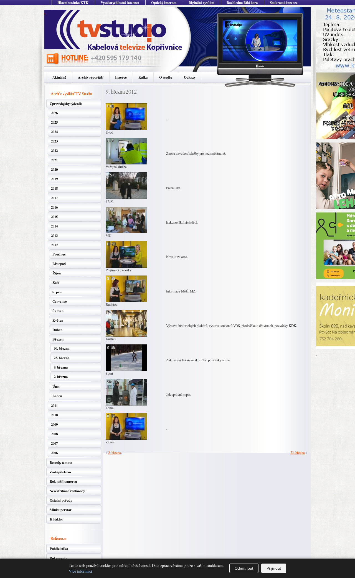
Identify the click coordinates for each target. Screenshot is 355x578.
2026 (54, 112)
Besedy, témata (61, 462)
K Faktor (56, 519)
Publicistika (59, 548)
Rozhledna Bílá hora (242, 2)
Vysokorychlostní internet (120, 2)
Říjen (56, 273)
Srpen (57, 291)
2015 (54, 216)
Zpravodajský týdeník (66, 103)
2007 (54, 443)
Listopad (59, 263)
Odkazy (190, 77)
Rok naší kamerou (63, 481)
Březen (58, 339)
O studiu (165, 77)
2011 (54, 405)
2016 (54, 207)
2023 (54, 141)
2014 (54, 226)
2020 (54, 169)
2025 (54, 122)
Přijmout (274, 568)
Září (55, 282)
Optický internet (163, 2)
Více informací (80, 571)
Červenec (59, 301)
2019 (54, 178)
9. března (61, 367)
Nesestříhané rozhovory (67, 490)
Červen (58, 310)
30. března (61, 348)
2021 (54, 159)
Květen (57, 320)
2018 (54, 188)
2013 (54, 235)
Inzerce (121, 77)
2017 (54, 197)
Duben (57, 329)
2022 (54, 150)
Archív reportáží (90, 77)
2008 (54, 433)
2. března (61, 376)
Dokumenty (58, 558)
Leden (57, 395)
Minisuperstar (61, 509)
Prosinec (59, 254)
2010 (54, 414)
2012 (54, 244)
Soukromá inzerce (284, 2)
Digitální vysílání (201, 2)
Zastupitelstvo (60, 471)
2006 (54, 452)
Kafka (143, 77)
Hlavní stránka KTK (72, 2)
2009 (54, 424)
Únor (56, 386)
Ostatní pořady (61, 500)
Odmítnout (244, 568)
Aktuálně (59, 77)
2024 (54, 131)
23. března (61, 357)
